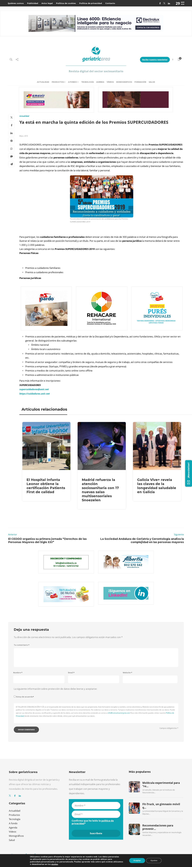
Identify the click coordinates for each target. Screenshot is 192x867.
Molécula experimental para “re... (161, 784)
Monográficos (124, 82)
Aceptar (137, 860)
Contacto (110, 3)
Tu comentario (21, 645)
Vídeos (110, 82)
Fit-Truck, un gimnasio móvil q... (161, 805)
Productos (58, 82)
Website (127, 672)
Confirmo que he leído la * (93, 822)
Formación (140, 82)
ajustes (54, 864)
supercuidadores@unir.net (34, 389)
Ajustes (153, 860)
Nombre (17, 672)
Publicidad (32, 3)
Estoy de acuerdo (25, 697)
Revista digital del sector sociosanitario (96, 71)
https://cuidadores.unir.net (34, 393)
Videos (12, 831)
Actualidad (43, 82)
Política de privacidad (90, 3)
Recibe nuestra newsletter (155, 59)
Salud (152, 82)
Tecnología (87, 82)
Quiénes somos (16, 3)
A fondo (72, 82)
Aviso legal (47, 3)
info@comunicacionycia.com (119, 713)
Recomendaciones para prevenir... (157, 827)
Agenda (100, 82)
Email (71, 672)
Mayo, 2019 (23, 136)
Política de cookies (66, 3)
